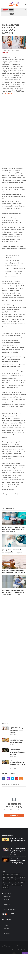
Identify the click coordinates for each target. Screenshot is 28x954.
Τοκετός (14, 885)
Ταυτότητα (6, 899)
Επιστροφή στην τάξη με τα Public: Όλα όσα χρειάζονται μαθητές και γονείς (17, 840)
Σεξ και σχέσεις (7, 885)
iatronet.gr (8, 93)
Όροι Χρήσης (7, 904)
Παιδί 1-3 (11, 879)
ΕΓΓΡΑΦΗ (14, 815)
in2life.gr (6, 925)
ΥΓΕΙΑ (6, 52)
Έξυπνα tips (13, 877)
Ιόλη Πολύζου (17, 50)
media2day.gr (7, 933)
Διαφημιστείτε (7, 896)
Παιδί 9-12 (11, 882)
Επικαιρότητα (6, 494)
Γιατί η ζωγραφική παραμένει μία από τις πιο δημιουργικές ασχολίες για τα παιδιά (17, 850)
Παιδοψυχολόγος (19, 882)
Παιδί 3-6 (17, 879)
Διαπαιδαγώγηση (15, 874)
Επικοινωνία (7, 901)
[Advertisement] (14, 654)
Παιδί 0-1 (5, 879)
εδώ (11, 14)
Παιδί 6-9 (5, 882)
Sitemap (6, 907)
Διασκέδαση (6, 877)
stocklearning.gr (7, 930)
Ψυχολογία (5, 887)
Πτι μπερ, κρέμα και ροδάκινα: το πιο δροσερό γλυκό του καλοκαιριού (17, 740)
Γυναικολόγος (6, 874)
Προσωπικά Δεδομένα (9, 909)
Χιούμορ (20, 885)
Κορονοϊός (14, 494)
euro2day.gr (6, 928)
